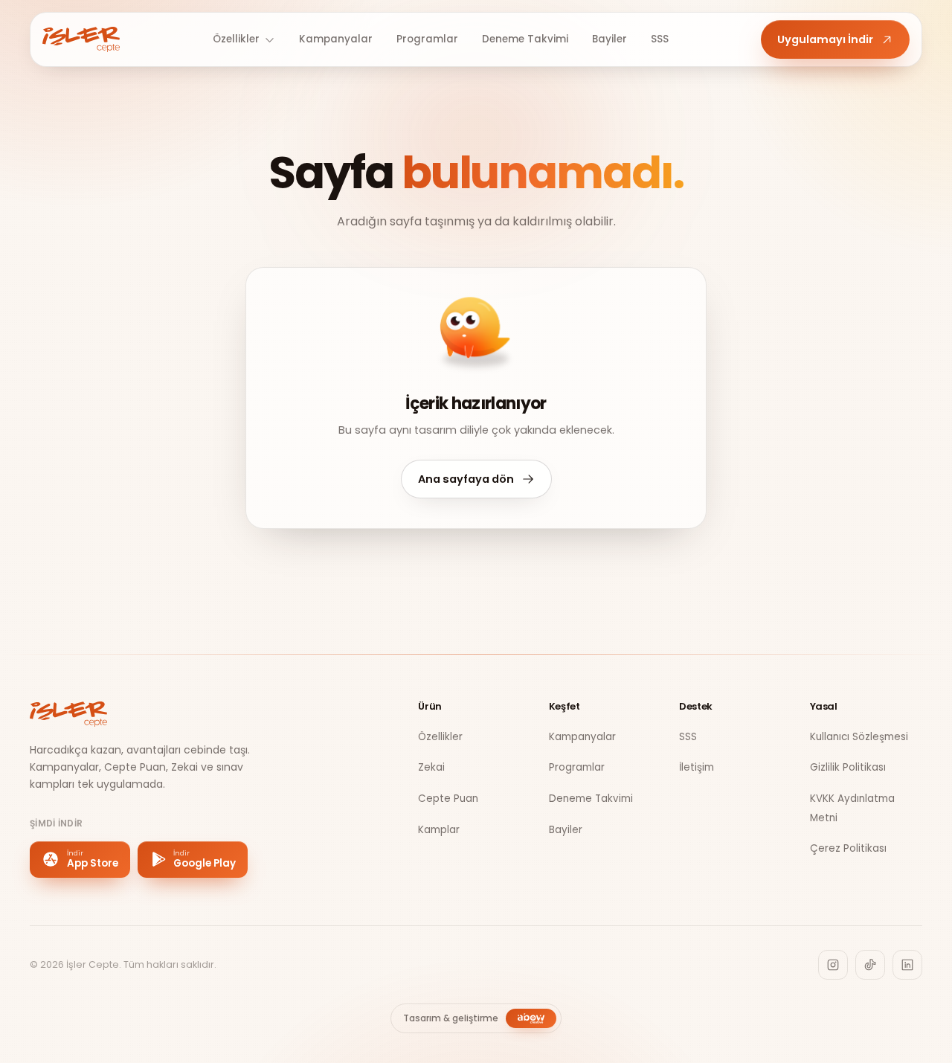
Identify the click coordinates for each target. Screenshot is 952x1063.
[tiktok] (870, 965)
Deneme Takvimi (525, 39)
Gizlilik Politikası (848, 767)
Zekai (431, 767)
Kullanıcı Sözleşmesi (859, 737)
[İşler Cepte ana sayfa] (81, 39)
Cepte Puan (448, 798)
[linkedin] (907, 965)
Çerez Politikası (848, 848)
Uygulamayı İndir (825, 39)
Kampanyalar (336, 39)
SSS (660, 39)
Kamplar (439, 830)
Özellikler (236, 39)
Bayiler (609, 39)
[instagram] (833, 965)
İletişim (696, 767)
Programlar (427, 39)
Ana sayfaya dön (466, 479)
